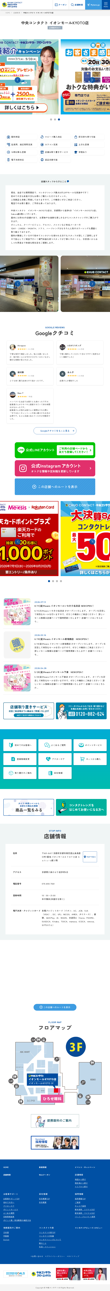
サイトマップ (73, 1256)
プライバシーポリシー (55, 1256)
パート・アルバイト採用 (85, 1216)
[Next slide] (92, 284)
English (6, 1239)
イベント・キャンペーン (85, 1167)
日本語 (6, 1232)
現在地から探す (81, 1183)
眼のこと (42, 1243)
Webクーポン (44, 1174)
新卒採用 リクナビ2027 (85, 1209)
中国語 (6, 1236)
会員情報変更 (8, 1216)
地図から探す (80, 1179)
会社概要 (42, 1202)
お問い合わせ (37, 1256)
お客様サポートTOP (11, 1198)
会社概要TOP (44, 1198)
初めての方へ (8, 1202)
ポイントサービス (10, 1209)
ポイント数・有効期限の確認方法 (17, 1220)
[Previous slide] (18, 80)
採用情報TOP (80, 1198)
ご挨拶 (77, 1202)
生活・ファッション (47, 1246)
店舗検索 (16, 12)
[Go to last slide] (18, 284)
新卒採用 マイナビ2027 (85, 1213)
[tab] (51, 119)
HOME (8, 12)
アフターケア (8, 1206)
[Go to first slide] (92, 80)
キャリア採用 (80, 1206)
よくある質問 (8, 1213)
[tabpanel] (55, 76)
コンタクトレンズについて (50, 1239)
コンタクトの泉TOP (47, 1232)
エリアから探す (81, 1186)
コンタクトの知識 (46, 1236)
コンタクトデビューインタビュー (88, 1228)
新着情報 (42, 1167)
